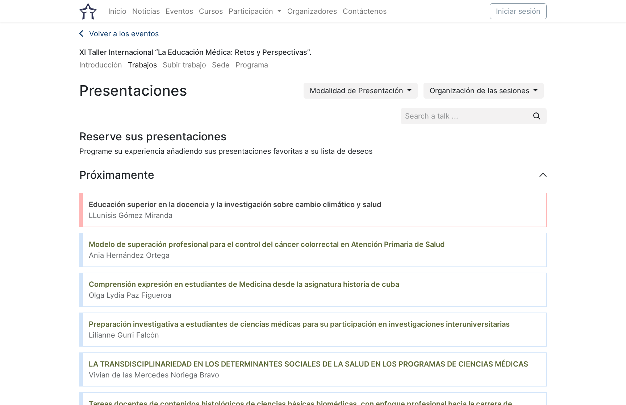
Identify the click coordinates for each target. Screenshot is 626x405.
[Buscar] (537, 116)
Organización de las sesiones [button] (480, 90)
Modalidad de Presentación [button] (357, 90)
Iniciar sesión (518, 11)
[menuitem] (117, 11)
